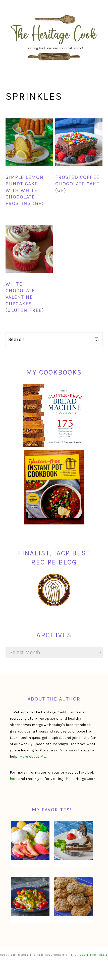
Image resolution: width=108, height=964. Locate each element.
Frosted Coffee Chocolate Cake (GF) (77, 183)
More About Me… (33, 756)
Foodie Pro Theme (93, 954)
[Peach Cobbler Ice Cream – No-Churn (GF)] (30, 840)
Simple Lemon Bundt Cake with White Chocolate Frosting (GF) (25, 190)
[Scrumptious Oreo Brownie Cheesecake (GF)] (73, 840)
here (14, 779)
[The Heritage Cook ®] (54, 63)
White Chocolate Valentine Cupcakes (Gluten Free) (25, 297)
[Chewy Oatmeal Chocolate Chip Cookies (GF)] (73, 896)
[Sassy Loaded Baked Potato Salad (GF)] (30, 896)
